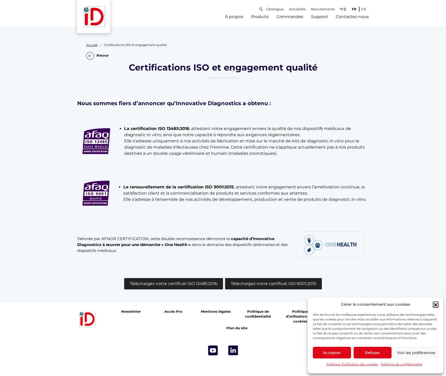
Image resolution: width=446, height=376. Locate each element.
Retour (103, 56)
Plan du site (237, 328)
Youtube (213, 350)
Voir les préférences (416, 352)
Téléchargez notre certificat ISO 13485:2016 (173, 283)
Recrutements (323, 9)
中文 (343, 9)
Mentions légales (216, 311)
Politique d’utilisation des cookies (352, 364)
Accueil (92, 45)
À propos (234, 16)
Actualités (297, 9)
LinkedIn (233, 350)
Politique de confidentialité (401, 364)
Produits (260, 16)
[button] (435, 304)
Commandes (289, 16)
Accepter (332, 352)
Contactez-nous (352, 16)
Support (319, 16)
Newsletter (131, 311)
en (363, 9)
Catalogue (275, 9)
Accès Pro (173, 311)
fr (354, 9)
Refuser (372, 352)
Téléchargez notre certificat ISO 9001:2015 (273, 283)
